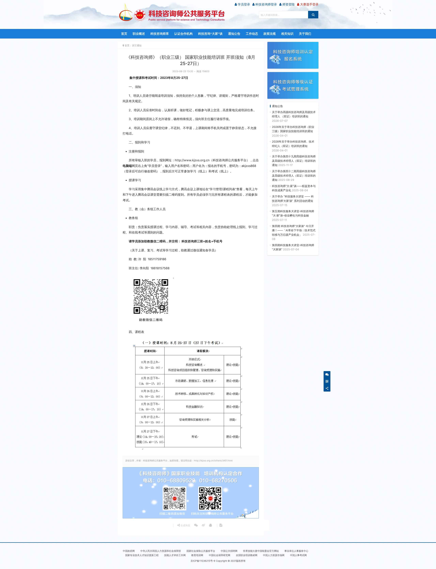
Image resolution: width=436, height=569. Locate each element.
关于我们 (305, 33)
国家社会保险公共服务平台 (200, 550)
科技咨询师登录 (266, 4)
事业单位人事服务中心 (296, 550)
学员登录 (243, 4)
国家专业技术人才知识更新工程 (142, 555)
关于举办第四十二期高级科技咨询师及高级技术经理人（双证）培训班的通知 (294, 175)
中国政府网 (129, 550)
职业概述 (139, 33)
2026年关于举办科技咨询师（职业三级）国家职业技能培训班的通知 (293, 131)
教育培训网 (197, 555)
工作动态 (252, 33)
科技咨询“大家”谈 (210, 33)
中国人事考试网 (298, 555)
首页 (124, 33)
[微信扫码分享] (195, 525)
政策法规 (269, 33)
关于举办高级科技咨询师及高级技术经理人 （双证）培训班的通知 (294, 116)
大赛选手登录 (308, 4)
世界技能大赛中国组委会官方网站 (261, 550)
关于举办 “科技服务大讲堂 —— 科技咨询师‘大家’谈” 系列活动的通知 (293, 201)
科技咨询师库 (159, 33)
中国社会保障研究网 (219, 555)
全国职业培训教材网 (246, 555)
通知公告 (234, 33)
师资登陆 (288, 4)
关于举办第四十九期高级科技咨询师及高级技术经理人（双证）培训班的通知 (294, 161)
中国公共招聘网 (229, 550)
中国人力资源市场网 (273, 555)
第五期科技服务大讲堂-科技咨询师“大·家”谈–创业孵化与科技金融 (293, 215)
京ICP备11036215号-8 (203, 560)
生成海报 (185, 525)
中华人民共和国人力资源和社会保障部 (160, 550)
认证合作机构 (183, 33)
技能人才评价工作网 (175, 555)
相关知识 (287, 33)
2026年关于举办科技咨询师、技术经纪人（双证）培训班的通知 (293, 146)
